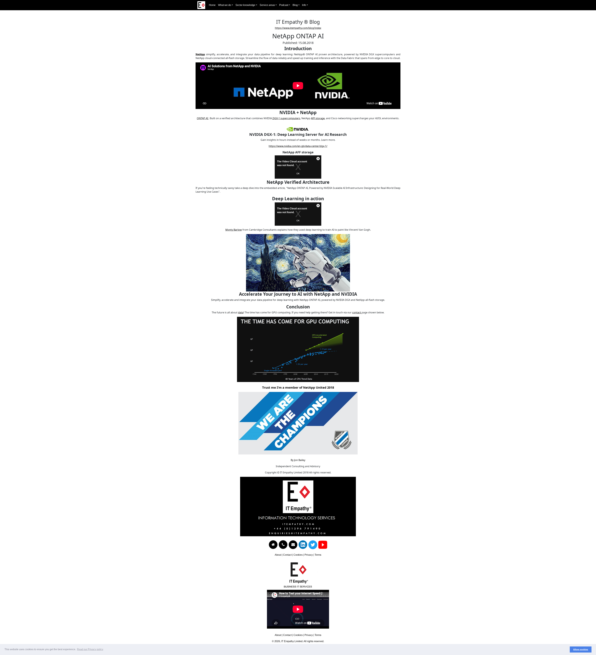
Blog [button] (295, 5)
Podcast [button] (283, 5)
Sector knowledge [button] (245, 5)
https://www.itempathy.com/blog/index (298, 28)
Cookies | (299, 554)
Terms (318, 554)
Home (212, 5)
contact (357, 312)
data (240, 312)
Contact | (288, 554)
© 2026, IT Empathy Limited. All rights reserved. (298, 641)
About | (279, 554)
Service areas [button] (267, 5)
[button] (566, 649)
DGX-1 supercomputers (286, 118)
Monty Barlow (233, 229)
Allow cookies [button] (580, 649)
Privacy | (310, 554)
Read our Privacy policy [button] (90, 649)
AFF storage (318, 118)
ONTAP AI (203, 118)
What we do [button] (224, 5)
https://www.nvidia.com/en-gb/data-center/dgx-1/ (298, 146)
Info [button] (304, 5)
